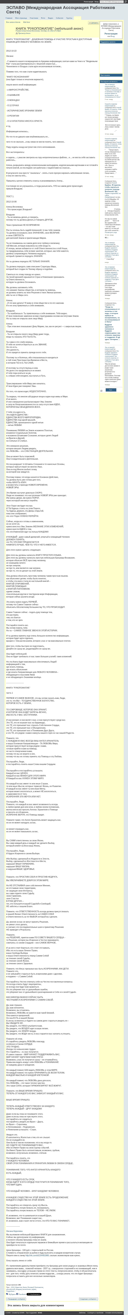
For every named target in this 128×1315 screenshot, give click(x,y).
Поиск (126, 1)
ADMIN (22, 1313)
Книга (25, 1287)
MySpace (12, 1294)
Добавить (94, 23)
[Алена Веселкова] (10, 33)
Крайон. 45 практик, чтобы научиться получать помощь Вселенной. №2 (113, 110)
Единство (18, 1287)
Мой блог (26, 22)
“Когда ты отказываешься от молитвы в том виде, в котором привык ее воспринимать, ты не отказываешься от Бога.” (113, 93)
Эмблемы (82, 1313)
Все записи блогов (13, 22)
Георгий (107, 104)
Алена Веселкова (33, 31)
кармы (34, 1289)
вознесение (26, 1289)
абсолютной (10, 1289)
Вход (96, 2)
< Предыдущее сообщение (16, 1299)
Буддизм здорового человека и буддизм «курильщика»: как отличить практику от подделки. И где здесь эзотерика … (112, 332)
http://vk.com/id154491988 (37, 1255)
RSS (101, 391)
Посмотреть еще (111, 232)
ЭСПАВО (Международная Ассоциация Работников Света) (60, 9)
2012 (13, 1287)
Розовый (31, 1287)
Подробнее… (11, 1291)
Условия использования (113, 1313)
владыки (19, 1289)
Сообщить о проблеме (96, 1313)
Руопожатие (38, 1287)
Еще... (111, 390)
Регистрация (88, 2)
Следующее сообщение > (88, 1299)
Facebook (22, 1294)
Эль (106, 84)
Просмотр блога (24, 33)
